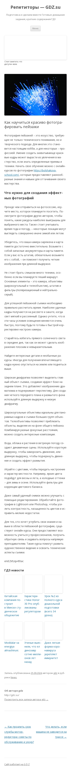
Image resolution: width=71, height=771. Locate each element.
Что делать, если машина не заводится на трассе (51, 732)
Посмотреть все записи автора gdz (26, 699)
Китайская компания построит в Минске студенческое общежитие (12, 605)
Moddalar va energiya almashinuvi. (11, 646)
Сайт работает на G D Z (17, 764)
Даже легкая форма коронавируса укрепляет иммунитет (52, 650)
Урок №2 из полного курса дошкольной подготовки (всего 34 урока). (53, 605)
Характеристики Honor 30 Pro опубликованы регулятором (32, 603)
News (14, 677)
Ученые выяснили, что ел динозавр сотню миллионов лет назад (33, 652)
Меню (35, 28)
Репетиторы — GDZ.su (36, 7)
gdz (55, 673)
